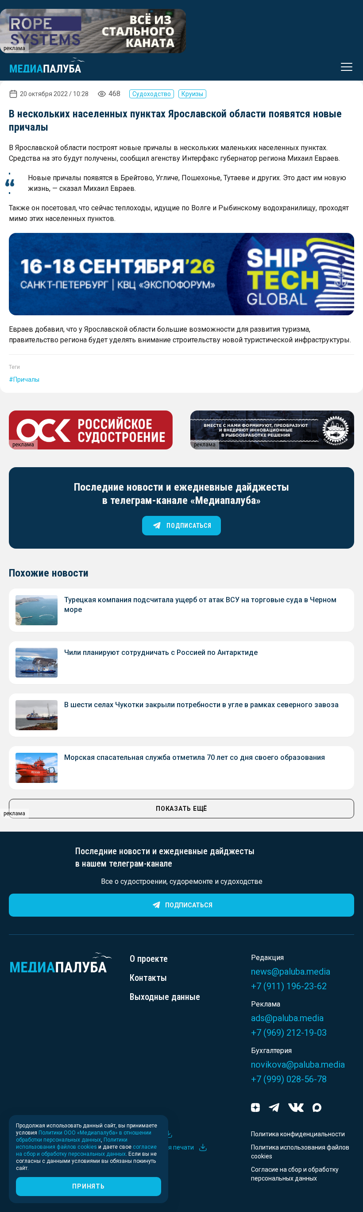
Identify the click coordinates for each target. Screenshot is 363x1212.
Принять (88, 1186)
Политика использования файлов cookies (300, 1152)
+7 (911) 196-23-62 (289, 986)
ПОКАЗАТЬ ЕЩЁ (181, 808)
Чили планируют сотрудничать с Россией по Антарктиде (161, 652)
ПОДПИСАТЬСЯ (188, 525)
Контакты (148, 977)
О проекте (149, 958)
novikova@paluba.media (298, 1064)
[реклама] (181, 274)
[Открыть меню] (344, 67)
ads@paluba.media (287, 1018)
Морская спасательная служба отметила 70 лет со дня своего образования (194, 757)
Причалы (26, 379)
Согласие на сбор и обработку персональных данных (295, 1174)
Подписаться (188, 905)
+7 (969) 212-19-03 (289, 1032)
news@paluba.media (290, 971)
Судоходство (151, 93)
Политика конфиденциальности (298, 1134)
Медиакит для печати (162, 1147)
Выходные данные (165, 996)
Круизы (192, 93)
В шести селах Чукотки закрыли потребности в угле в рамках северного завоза (201, 705)
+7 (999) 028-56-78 (289, 1079)
